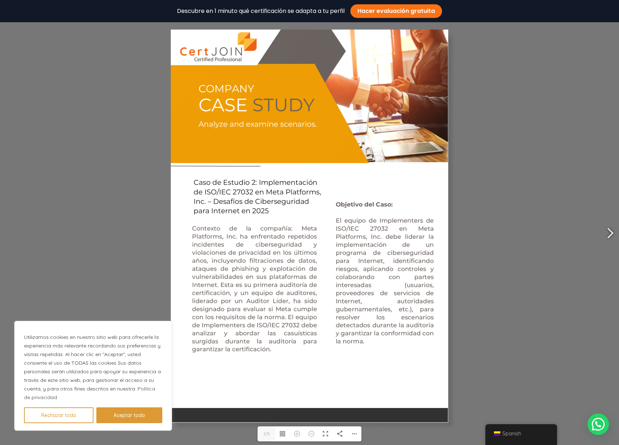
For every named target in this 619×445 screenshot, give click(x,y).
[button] (598, 424)
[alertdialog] (309, 11)
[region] (93, 376)
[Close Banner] (611, 11)
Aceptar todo (129, 415)
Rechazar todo (58, 415)
